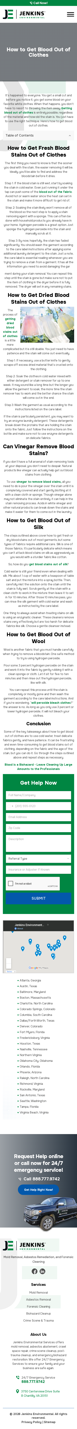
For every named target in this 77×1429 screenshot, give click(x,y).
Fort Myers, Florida (32, 1032)
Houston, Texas (30, 1043)
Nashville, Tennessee (33, 1049)
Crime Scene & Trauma (38, 1320)
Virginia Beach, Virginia (34, 1112)
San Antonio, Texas (32, 1095)
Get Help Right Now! (38, 1190)
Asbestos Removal (38, 1299)
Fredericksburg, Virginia (35, 1038)
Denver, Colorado (31, 1026)
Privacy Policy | (32, 1422)
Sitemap (50, 1422)
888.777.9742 (33, 1381)
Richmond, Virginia (31, 1084)
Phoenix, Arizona (31, 1072)
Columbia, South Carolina (36, 1015)
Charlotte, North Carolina (36, 1003)
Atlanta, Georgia (30, 980)
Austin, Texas (28, 986)
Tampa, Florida (29, 1107)
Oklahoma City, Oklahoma (36, 1061)
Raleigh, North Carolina (35, 1078)
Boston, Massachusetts (35, 998)
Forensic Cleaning (38, 1306)
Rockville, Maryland (32, 1089)
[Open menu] (70, 14)
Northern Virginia (31, 1055)
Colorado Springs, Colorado (37, 1009)
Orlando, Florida (30, 1066)
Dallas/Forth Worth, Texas (37, 1021)
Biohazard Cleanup (38, 1313)
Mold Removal (38, 1292)
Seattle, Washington (33, 1101)
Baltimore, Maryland (33, 992)
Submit (39, 898)
